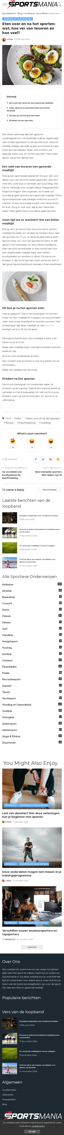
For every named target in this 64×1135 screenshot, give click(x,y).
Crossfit (7, 603)
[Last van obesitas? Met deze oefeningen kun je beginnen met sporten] (32, 789)
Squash (6, 685)
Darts (5, 609)
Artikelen (7, 584)
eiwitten (49, 325)
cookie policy (38, 1126)
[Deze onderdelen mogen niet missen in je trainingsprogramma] (32, 847)
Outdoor (7, 660)
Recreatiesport (11, 679)
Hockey (7, 647)
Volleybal (8, 717)
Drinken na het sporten (21, 120)
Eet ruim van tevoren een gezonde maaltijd (31, 103)
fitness (9, 422)
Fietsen (6, 616)
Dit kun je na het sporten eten (24, 115)
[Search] (59, 4)
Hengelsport (10, 641)
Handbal (7, 635)
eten (18, 418)
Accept (32, 1131)
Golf (4, 628)
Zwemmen (9, 742)
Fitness (6, 622)
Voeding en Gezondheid (17, 19)
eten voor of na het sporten (43, 418)
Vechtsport (9, 698)
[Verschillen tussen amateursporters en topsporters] (32, 906)
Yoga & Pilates (11, 736)
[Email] (58, 459)
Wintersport (9, 730)
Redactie (10, 939)
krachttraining (27, 422)
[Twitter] (43, 459)
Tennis (6, 692)
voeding (46, 422)
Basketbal (8, 597)
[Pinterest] (51, 459)
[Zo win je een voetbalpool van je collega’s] (9, 547)
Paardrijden (9, 666)
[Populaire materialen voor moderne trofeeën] (9, 517)
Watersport (9, 723)
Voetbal (7, 711)
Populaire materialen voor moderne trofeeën (38, 516)
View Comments (50, 490)
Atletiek (7, 590)
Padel (6, 673)
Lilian (10, 39)
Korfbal (7, 654)
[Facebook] (36, 459)
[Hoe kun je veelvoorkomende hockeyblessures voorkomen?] (9, 532)
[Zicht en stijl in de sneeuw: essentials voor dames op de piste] (9, 562)
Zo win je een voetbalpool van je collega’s (37, 546)
